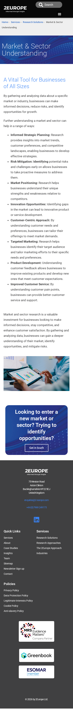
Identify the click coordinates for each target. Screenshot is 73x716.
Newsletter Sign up (14, 568)
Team (7, 558)
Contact (8, 573)
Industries (41, 553)
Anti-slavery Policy (14, 611)
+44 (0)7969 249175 (36, 507)
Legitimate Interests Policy (18, 600)
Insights (8, 553)
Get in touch (36, 447)
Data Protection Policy (16, 595)
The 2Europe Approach (49, 548)
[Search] (40, 5)
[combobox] (53, 5)
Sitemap (8, 563)
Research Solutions (33, 22)
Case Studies (11, 548)
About (7, 542)
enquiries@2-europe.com (36, 500)
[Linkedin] (36, 519)
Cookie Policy (11, 605)
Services (15, 22)
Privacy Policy (11, 590)
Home (5, 22)
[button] (59, 14)
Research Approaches (48, 542)
